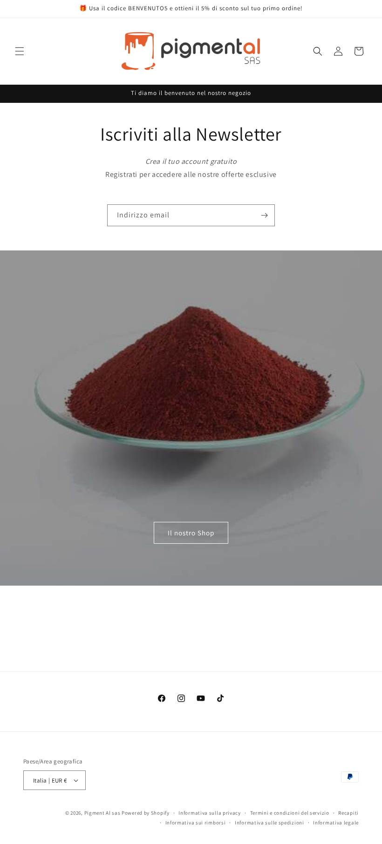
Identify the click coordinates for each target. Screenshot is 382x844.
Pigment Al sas (102, 813)
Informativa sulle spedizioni (269, 822)
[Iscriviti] (264, 215)
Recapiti (348, 813)
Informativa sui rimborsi (195, 822)
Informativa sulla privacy (209, 813)
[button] (19, 51)
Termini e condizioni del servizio (289, 813)
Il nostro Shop (191, 532)
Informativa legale (336, 822)
